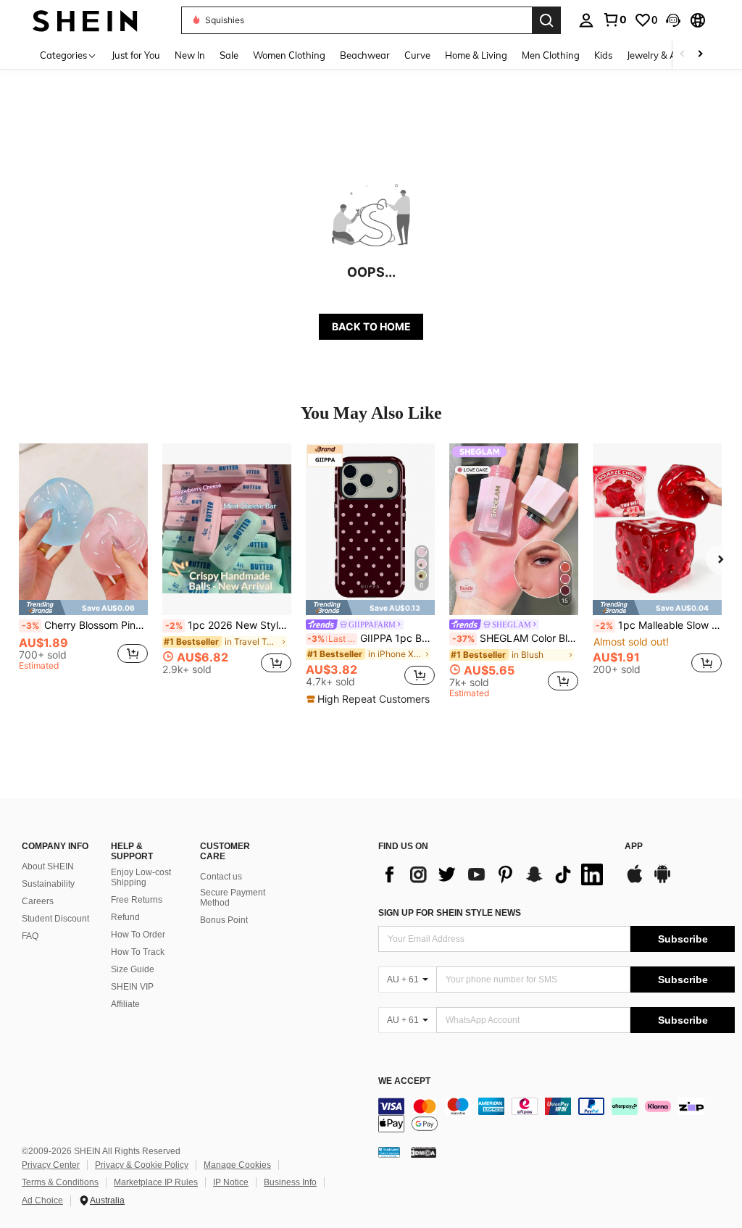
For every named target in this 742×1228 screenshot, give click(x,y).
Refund (125, 917)
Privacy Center (51, 1165)
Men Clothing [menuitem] (551, 55)
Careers (38, 901)
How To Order (138, 935)
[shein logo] (85, 19)
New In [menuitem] (190, 55)
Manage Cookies (237, 1165)
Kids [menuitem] (603, 55)
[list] (494, 874)
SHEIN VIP (132, 987)
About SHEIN (48, 866)
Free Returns (136, 900)
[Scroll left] (683, 55)
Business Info (290, 1182)
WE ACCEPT (404, 1081)
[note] (83, 607)
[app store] (635, 881)
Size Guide (132, 969)
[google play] (662, 881)
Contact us (221, 877)
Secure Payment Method (232, 897)
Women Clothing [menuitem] (289, 55)
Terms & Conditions (60, 1182)
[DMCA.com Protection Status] (423, 1151)
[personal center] (586, 20)
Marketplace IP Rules (156, 1182)
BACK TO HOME (371, 326)
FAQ (30, 936)
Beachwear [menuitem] (365, 55)
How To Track (137, 952)
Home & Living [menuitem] (476, 55)
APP (634, 846)
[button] (673, 20)
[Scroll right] (700, 55)
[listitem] (83, 564)
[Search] (546, 20)
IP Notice (231, 1182)
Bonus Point (224, 920)
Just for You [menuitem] (136, 55)
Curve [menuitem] (417, 55)
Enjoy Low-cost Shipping (141, 877)
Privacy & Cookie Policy (141, 1165)
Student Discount (55, 919)
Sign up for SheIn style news (449, 913)
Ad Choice (42, 1200)
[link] (614, 19)
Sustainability (48, 884)
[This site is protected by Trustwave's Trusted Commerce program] (389, 1151)
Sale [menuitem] (229, 55)
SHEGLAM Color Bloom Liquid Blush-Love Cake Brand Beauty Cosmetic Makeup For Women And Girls (515, 638)
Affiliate (125, 1004)
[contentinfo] (556, 1115)
